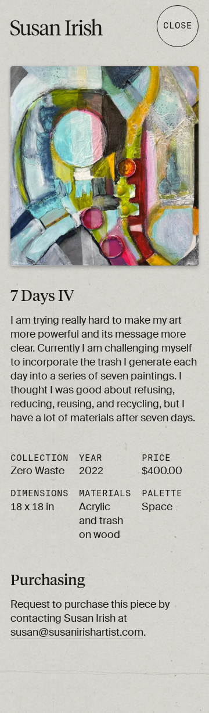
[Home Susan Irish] (75, 27)
